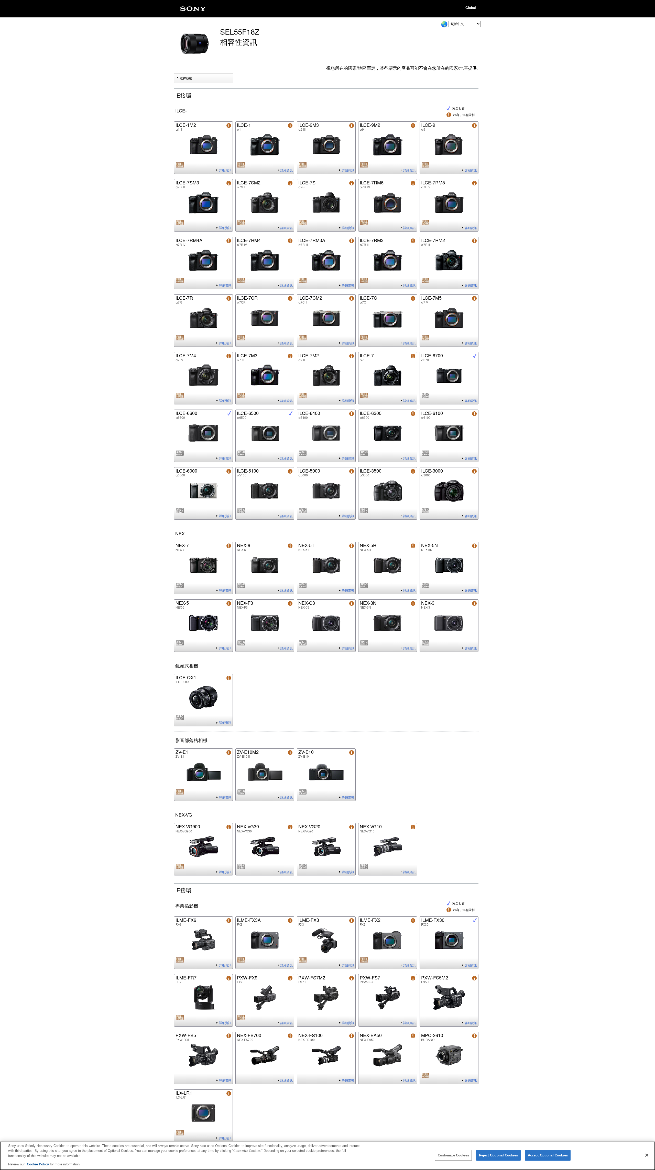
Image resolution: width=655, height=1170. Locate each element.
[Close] (646, 1155)
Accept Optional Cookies (548, 1155)
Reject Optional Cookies (498, 1155)
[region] (327, 1155)
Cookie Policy (38, 1164)
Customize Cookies (453, 1155)
